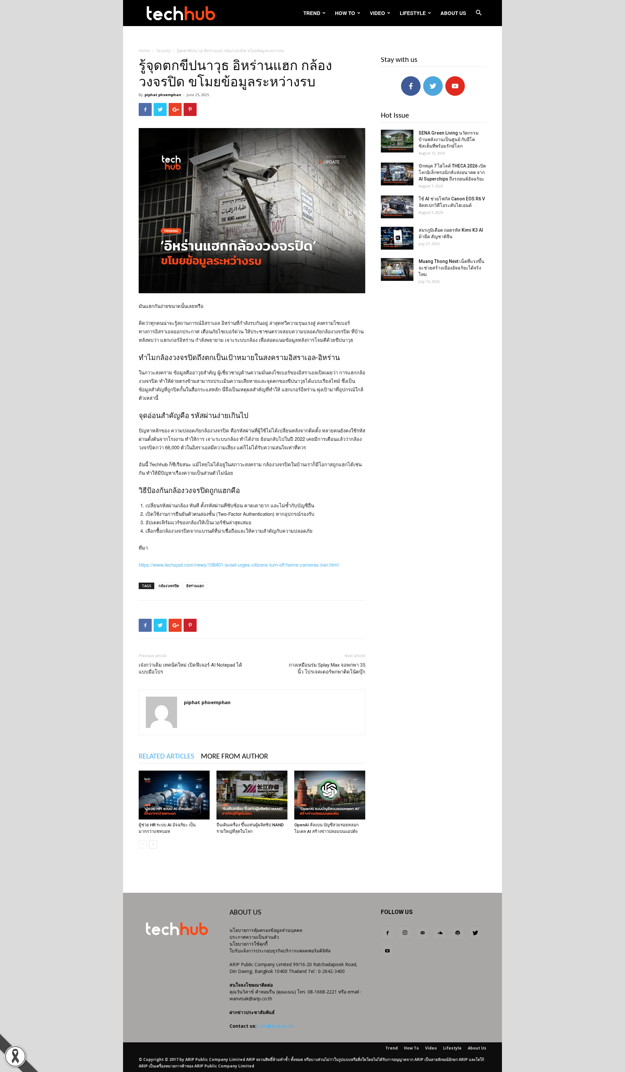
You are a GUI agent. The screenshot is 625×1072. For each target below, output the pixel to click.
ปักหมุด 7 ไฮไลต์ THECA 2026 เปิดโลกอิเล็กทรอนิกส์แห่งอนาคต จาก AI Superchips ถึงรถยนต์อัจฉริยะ (452, 172)
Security (163, 50)
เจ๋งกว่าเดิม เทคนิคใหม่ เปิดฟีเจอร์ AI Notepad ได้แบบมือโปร (190, 668)
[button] (478, 13)
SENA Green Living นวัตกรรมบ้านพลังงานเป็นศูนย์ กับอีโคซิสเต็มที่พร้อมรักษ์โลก (449, 139)
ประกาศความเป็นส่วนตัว (254, 937)
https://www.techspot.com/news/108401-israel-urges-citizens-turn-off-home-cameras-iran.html (239, 564)
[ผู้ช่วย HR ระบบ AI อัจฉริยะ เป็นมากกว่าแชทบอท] (174, 795)
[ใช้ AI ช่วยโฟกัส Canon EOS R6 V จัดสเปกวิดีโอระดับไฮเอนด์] (397, 207)
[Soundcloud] (440, 933)
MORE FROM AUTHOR (234, 757)
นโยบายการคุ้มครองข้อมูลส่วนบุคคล (265, 930)
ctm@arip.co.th (276, 1026)
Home (144, 50)
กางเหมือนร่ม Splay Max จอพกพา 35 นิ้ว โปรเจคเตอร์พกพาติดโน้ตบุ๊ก (327, 668)
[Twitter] (475, 933)
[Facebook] (387, 933)
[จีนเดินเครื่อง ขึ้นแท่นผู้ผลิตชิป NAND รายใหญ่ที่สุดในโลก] (251, 795)
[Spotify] (457, 933)
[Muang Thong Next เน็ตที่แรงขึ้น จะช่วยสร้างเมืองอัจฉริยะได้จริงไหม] (397, 269)
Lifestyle (413, 13)
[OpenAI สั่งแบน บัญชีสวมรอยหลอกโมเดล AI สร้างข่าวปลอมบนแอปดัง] (329, 795)
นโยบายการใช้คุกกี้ (248, 944)
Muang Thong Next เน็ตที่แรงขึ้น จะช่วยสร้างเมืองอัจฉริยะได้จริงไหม (451, 268)
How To (345, 13)
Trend (311, 13)
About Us (453, 13)
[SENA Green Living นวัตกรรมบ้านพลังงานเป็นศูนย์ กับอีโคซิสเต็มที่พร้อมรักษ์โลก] (397, 141)
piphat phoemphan (163, 94)
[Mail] (422, 933)
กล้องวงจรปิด (169, 585)
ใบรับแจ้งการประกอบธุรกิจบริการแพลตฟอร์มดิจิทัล (280, 951)
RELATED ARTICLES (166, 757)
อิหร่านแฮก (195, 585)
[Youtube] (387, 951)
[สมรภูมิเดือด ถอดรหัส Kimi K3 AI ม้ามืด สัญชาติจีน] (397, 238)
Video (377, 13)
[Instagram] (404, 933)
